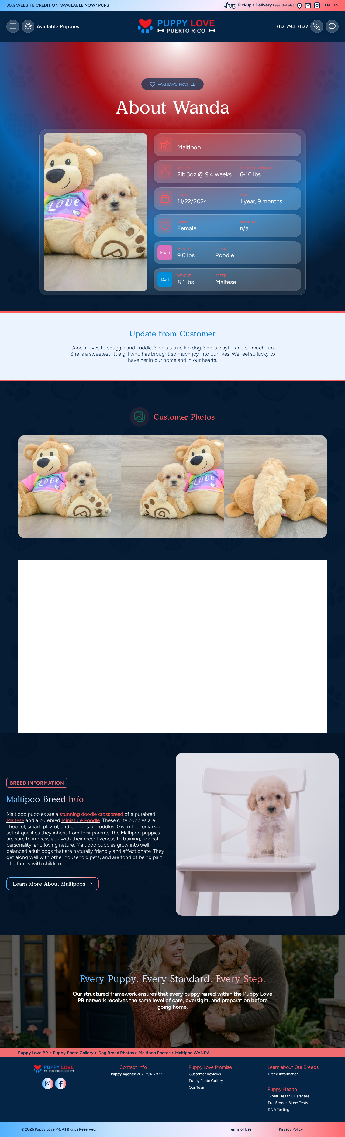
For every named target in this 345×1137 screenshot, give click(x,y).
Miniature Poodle (80, 820)
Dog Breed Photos (116, 1052)
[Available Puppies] (28, 26)
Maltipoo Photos (154, 1052)
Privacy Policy (291, 1129)
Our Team (197, 1087)
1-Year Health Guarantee (288, 1096)
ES (336, 5)
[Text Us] (332, 26)
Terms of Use (240, 1129)
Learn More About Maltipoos (49, 884)
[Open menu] (12, 26)
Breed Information (283, 1074)
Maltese (15, 820)
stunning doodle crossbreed (91, 814)
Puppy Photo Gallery (73, 1052)
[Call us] (316, 26)
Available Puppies (58, 26)
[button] (299, 5)
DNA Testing (278, 1109)
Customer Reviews (205, 1074)
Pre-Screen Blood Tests (288, 1103)
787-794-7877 (292, 26)
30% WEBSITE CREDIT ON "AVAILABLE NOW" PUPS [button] (57, 5)
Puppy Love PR (33, 1052)
